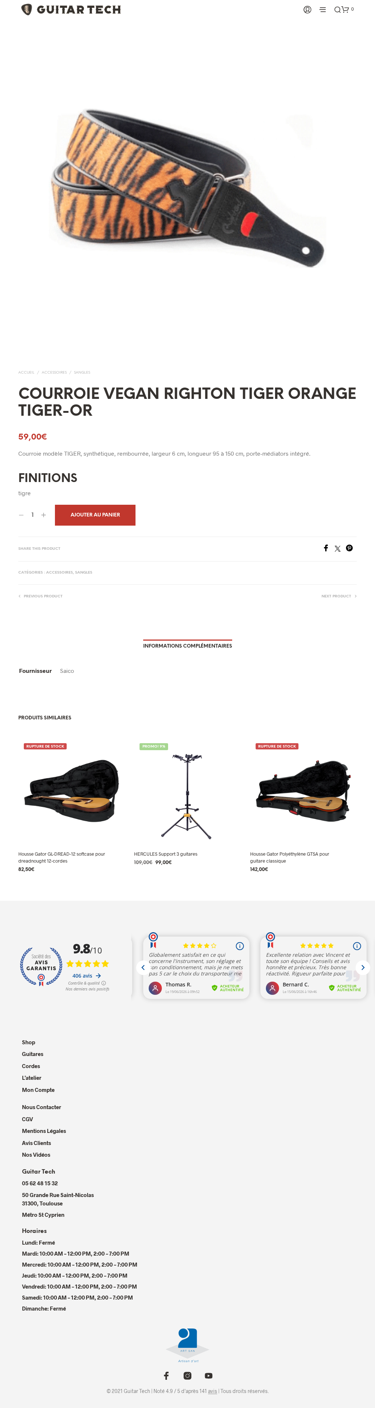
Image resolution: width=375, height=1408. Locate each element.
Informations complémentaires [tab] (187, 646)
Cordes (31, 1066)
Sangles (82, 373)
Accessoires (54, 373)
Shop (28, 1042)
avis (212, 1391)
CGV (27, 1119)
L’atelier (31, 1077)
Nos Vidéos (36, 1154)
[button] (347, 9)
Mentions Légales (44, 1130)
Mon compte (38, 1089)
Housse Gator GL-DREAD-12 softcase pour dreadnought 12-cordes (61, 857)
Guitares (32, 1054)
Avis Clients (36, 1143)
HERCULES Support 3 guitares (165, 854)
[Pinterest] (351, 549)
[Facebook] (328, 549)
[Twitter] (340, 549)
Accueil (26, 373)
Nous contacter (41, 1107)
